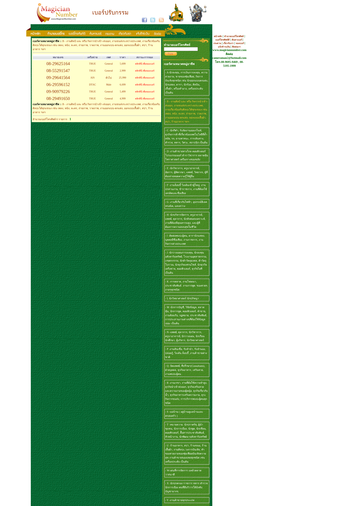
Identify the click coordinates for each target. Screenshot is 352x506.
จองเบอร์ (240, 43)
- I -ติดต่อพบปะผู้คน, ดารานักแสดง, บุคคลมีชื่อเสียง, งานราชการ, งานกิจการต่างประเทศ (185, 239)
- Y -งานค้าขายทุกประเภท (179, 500)
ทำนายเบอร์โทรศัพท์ (234, 36)
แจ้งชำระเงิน (224, 46)
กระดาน (217, 43)
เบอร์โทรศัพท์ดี (222, 40)
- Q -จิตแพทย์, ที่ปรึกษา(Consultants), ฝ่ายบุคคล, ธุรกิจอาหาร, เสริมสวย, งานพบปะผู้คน (185, 370)
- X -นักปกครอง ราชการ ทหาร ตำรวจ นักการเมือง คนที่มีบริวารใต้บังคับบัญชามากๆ (186, 487)
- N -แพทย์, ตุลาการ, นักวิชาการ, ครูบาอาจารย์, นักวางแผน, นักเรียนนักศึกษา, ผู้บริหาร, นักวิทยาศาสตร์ (185, 336)
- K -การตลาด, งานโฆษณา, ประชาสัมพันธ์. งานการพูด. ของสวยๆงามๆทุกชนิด (186, 285)
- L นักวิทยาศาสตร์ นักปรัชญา (182, 298)
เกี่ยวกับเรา (228, 43)
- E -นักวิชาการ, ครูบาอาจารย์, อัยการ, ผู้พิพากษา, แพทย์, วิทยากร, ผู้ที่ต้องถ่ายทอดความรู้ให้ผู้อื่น (186, 172)
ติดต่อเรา (236, 46)
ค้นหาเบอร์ (237, 40)
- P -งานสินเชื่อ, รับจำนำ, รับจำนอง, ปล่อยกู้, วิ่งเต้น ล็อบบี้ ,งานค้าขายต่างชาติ (186, 353)
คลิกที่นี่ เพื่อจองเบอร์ (144, 64)
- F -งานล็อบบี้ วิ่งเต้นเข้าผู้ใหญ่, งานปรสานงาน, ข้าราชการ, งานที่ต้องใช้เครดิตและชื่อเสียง (186, 189)
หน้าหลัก (218, 36)
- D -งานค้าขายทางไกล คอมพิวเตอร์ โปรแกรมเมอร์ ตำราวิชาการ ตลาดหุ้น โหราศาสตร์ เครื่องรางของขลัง (186, 155)
